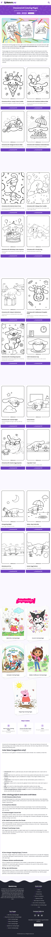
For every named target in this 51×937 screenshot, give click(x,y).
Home (18, 13)
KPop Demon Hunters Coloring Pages (13, 917)
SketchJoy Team (33, 10)
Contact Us (38, 891)
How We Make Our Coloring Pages (39, 905)
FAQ (39, 907)
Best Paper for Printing (39, 900)
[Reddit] (42, 915)
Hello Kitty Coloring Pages (13, 914)
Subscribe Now (38, 925)
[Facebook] (35, 915)
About (39, 889)
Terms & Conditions (39, 896)
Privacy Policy (39, 894)
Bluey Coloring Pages (13, 921)
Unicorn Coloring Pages (13, 928)
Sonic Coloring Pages (13, 923)
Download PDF (13, 108)
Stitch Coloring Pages (13, 919)
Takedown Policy (39, 898)
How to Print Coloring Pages (39, 902)
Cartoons (24, 13)
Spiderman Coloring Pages (13, 925)
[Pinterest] (38, 915)
